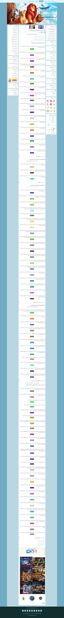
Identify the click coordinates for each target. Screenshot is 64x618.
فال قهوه (54, 55)
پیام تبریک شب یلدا (14, 77)
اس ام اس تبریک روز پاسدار (40, 543)
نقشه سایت (29, 615)
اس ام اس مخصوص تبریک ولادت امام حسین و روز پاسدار (51, 29)
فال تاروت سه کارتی (14, 37)
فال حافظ (53, 1)
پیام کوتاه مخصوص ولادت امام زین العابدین (38, 39)
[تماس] (32, 611)
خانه (55, 1)
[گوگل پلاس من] (27, 611)
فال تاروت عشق (15, 48)
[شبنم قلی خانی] (23, 27)
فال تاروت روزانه (15, 28)
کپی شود (32, 49)
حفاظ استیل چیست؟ (14, 61)
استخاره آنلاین (36, 1)
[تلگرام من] (39, 611)
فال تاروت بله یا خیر (14, 51)
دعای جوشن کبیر (53, 75)
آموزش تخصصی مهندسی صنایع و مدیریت (13, 64)
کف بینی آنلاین (53, 64)
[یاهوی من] (41, 611)
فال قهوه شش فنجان (52, 58)
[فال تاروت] (39, 563)
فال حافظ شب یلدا (15, 75)
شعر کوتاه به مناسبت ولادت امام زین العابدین (38, 37)
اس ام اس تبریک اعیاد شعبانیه (51, 38)
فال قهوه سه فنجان (53, 56)
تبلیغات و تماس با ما (31, 1)
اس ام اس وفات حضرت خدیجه (51, 35)
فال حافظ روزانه (15, 73)
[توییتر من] (30, 611)
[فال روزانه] (26, 563)
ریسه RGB (53, 93)
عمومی (40, 603)
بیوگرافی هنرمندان (14, 92)
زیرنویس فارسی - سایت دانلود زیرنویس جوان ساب (13, 60)
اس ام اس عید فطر (41, 545)
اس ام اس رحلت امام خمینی (52, 33)
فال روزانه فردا (15, 94)
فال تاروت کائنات (15, 34)
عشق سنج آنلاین (53, 87)
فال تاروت (49, 1)
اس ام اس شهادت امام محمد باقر (39, 544)
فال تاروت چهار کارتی (14, 39)
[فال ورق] (26, 588)
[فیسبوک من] (36, 611)
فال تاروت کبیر (15, 30)
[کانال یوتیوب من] (25, 611)
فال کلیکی (54, 82)
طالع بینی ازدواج (53, 69)
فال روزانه (45, 1)
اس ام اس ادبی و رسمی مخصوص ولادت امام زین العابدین (36, 40)
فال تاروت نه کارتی (14, 44)
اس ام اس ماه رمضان (40, 541)
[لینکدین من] (23, 611)
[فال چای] (39, 588)
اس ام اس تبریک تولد (40, 542)
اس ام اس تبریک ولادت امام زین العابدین (46, 17)
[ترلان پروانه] (32, 27)
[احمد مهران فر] (41, 27)
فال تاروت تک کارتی (14, 36)
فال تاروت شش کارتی (14, 43)
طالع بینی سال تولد (53, 133)
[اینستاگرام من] (34, 611)
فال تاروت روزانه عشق (14, 50)
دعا (54, 76)
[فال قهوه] (39, 575)
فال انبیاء (54, 49)
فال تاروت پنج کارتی (14, 41)
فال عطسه (15, 86)
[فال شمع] (26, 575)
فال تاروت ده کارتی (14, 46)
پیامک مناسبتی (41, 1)
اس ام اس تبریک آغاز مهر (40, 540)
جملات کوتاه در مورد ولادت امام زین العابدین (38, 38)
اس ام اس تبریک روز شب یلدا (51, 36)
